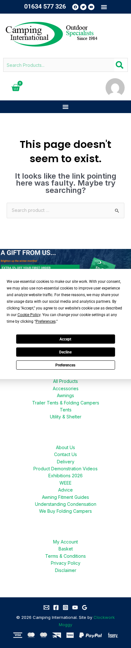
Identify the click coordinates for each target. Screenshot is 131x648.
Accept (65, 339)
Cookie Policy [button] (28, 315)
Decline (65, 352)
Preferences (65, 365)
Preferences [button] (46, 321)
